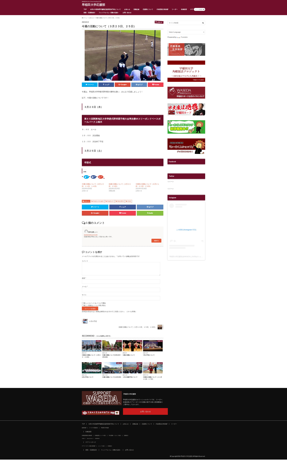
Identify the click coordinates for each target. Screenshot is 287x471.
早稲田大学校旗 (105, 427)
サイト (84, 295)
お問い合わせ (127, 12)
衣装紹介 (110, 446)
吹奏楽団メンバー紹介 (100, 435)
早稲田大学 (110, 201)
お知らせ (127, 9)
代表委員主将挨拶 (162, 9)
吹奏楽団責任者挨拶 (87, 435)
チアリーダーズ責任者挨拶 (88, 446)
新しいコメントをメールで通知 (95, 303)
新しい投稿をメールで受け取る (95, 305)
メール (85, 286)
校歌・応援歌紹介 (89, 12)
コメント (85, 261)
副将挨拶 (84, 427)
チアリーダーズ (91, 442)
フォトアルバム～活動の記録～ (109, 12)
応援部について (148, 9)
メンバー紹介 (101, 446)
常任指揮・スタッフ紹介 (115, 435)
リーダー (175, 9)
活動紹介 (126, 435)
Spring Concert (90, 438)
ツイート (170, 181)
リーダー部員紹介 (93, 427)
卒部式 (129, 201)
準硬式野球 (120, 201)
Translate (184, 37)
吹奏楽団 (184, 9)
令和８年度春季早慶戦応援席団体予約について (105, 9)
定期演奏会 (97, 438)
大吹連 (83, 438)
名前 (84, 278)
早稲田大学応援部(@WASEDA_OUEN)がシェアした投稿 (189, 256)
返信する (156, 240)
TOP (85, 9)
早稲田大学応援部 (93, 4)
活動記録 (136, 9)
